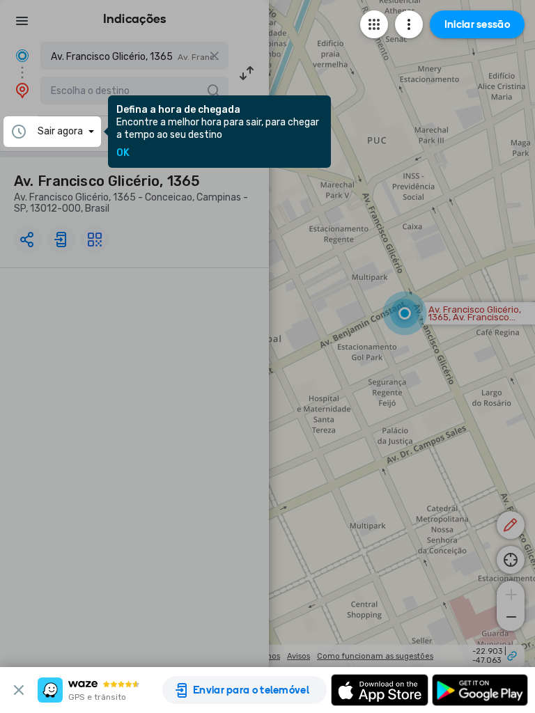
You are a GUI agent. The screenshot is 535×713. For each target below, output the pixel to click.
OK (123, 153)
